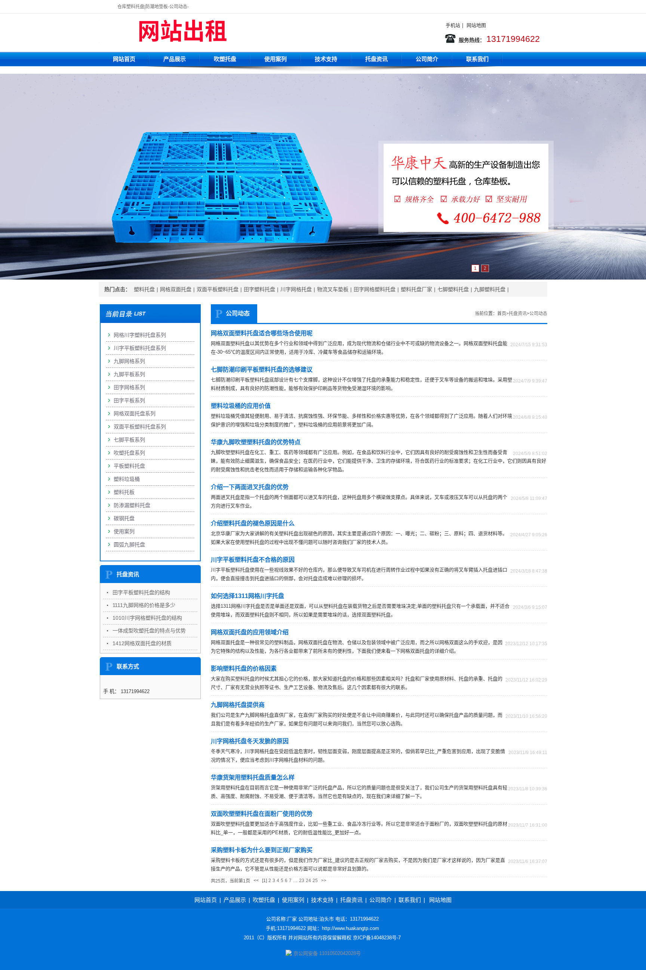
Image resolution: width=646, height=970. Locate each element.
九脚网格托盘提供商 (238, 705)
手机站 (453, 25)
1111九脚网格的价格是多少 (144, 605)
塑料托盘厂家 (416, 289)
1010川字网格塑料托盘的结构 (147, 618)
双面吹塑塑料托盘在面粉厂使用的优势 (262, 814)
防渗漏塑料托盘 (132, 505)
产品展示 (174, 59)
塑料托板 (124, 492)
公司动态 (538, 313)
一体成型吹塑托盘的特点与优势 (149, 631)
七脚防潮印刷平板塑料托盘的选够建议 (262, 369)
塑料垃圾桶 (127, 479)
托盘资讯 (376, 59)
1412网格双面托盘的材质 (142, 643)
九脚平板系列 (129, 374)
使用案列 (275, 59)
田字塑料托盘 (259, 289)
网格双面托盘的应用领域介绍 (250, 632)
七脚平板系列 (129, 440)
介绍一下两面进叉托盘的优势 (250, 487)
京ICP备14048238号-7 (377, 937)
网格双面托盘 (175, 289)
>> (323, 880)
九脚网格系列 (129, 361)
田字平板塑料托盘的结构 (141, 592)
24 (308, 880)
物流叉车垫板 (332, 289)
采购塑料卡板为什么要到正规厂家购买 (262, 850)
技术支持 (326, 59)
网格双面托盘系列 (135, 414)
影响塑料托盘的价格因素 (244, 668)
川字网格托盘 (296, 289)
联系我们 (477, 59)
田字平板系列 (129, 400)
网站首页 (124, 59)
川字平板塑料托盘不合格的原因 (253, 559)
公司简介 (427, 59)
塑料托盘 (144, 289)
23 (301, 880)
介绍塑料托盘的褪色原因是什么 (253, 523)
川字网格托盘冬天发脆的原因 (250, 741)
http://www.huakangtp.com (350, 928)
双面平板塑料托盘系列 (140, 427)
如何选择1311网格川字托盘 (247, 596)
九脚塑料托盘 (489, 289)
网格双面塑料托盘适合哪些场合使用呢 (262, 333)
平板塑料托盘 (129, 466)
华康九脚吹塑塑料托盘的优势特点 (256, 442)
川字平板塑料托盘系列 (140, 348)
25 (315, 880)
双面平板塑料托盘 (218, 289)
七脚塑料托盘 (453, 289)
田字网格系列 (129, 387)
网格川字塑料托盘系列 (140, 335)
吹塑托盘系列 (129, 453)
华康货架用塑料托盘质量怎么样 (253, 777)
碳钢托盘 (124, 518)
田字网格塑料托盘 (375, 289)
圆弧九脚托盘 (129, 544)
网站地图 (476, 25)
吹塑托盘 (225, 59)
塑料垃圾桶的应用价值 (241, 406)
